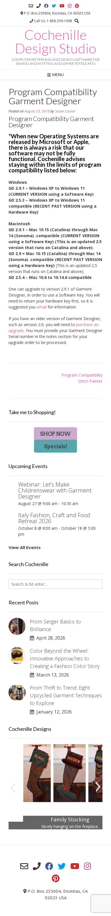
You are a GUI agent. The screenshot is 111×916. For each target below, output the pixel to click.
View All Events (25, 547)
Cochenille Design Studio (55, 41)
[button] (12, 786)
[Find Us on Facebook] (46, 6)
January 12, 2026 (53, 712)
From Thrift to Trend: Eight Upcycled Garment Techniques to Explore (66, 695)
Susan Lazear (65, 111)
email (42, 307)
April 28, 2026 (49, 638)
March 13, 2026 (51, 675)
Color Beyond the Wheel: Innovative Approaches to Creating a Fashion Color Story (65, 658)
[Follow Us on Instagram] (69, 6)
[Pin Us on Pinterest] (77, 6)
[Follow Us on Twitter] (54, 6)
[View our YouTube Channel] (61, 6)
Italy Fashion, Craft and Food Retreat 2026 (54, 518)
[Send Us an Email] (31, 6)
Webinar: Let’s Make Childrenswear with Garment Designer (55, 490)
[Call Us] (38, 6)
